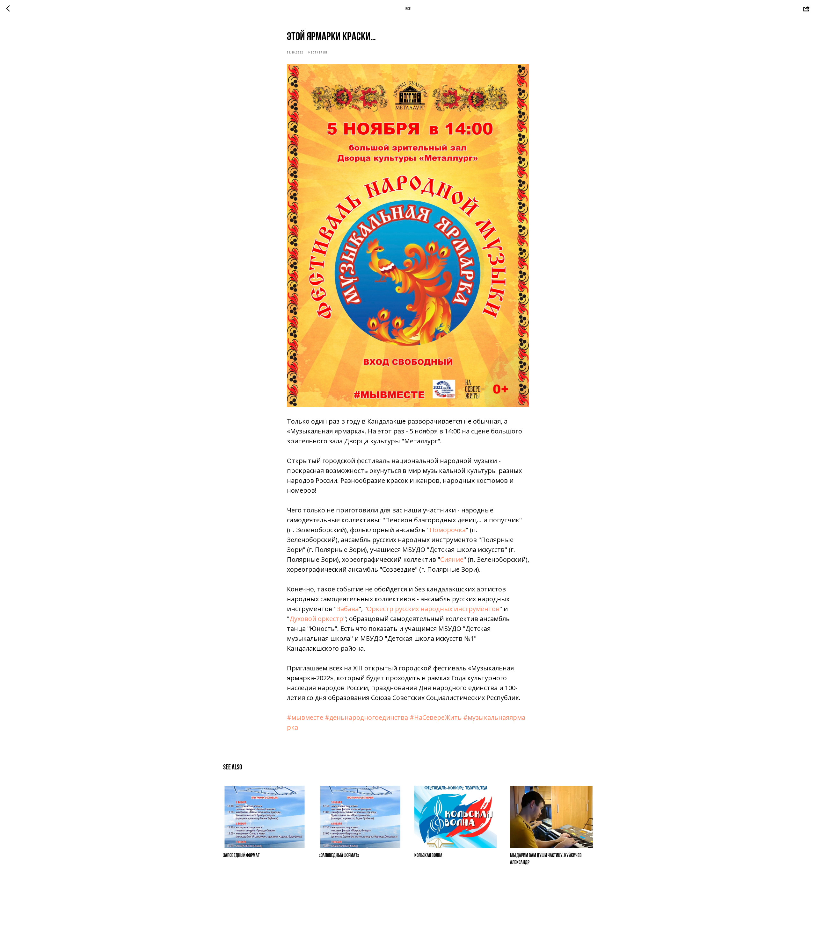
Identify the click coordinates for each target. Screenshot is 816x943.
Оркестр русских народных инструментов (433, 608)
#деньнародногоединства (366, 717)
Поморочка (448, 529)
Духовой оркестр (316, 618)
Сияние (451, 559)
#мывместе (305, 717)
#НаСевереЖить (436, 717)
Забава (348, 608)
